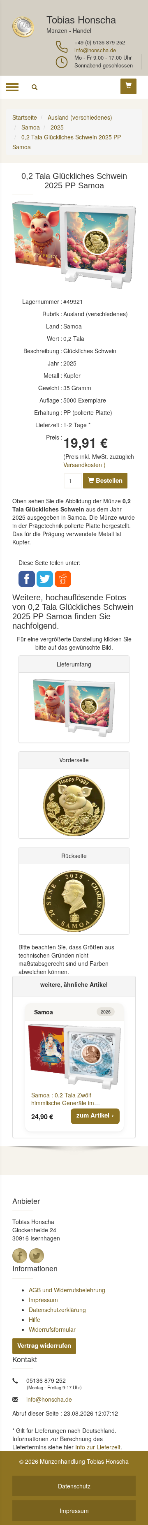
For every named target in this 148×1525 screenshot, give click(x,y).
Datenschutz (74, 1486)
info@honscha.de (95, 50)
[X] (36, 1255)
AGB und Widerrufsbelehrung (67, 1290)
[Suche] (34, 87)
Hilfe (34, 1319)
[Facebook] (19, 1255)
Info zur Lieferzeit (97, 1447)
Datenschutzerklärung (57, 1309)
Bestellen (108, 480)
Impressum (43, 1300)
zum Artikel (92, 1115)
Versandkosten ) (84, 465)
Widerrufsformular (52, 1329)
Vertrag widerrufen (44, 1345)
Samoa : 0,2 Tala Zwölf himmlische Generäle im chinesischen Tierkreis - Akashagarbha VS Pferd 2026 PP (74, 1106)
